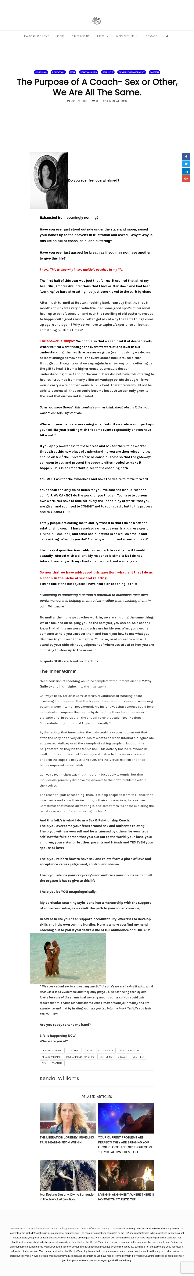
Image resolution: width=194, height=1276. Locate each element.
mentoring (105, 1057)
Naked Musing (81, 36)
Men (72, 72)
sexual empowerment (132, 72)
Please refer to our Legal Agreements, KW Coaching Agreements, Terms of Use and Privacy (60, 1228)
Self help (107, 72)
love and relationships (80, 1057)
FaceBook (62, 534)
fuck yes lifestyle (130, 1050)
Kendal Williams (51, 1057)
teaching (57, 1063)
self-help (138, 1057)
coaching (41, 72)
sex (44, 1063)
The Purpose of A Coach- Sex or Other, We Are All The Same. (97, 87)
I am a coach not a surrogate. (115, 561)
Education (58, 72)
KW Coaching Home (36, 36)
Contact (151, 36)
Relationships (89, 72)
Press (101, 36)
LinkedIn (47, 534)
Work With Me (125, 36)
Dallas (89, 1050)
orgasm (122, 1057)
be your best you (52, 1050)
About (61, 36)
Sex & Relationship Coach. (109, 820)
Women (154, 72)
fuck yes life (106, 1050)
